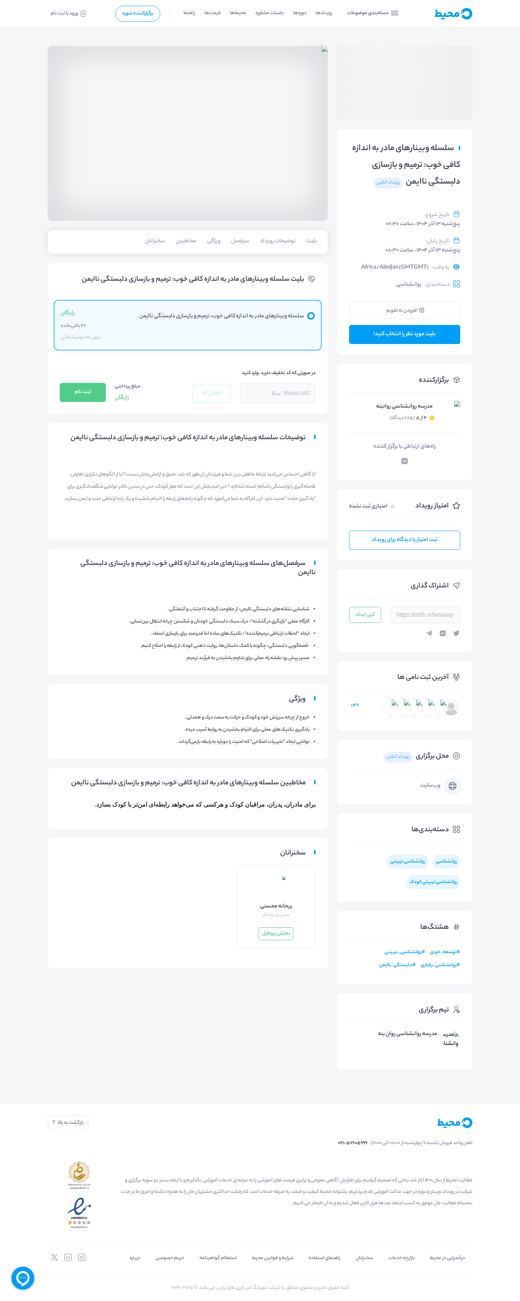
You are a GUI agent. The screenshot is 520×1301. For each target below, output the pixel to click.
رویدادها (324, 13)
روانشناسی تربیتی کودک (433, 882)
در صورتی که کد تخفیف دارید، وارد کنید (279, 373)
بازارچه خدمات (401, 1258)
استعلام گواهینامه (218, 1258)
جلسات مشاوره (269, 13)
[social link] (82, 1257)
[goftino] (22, 1278)
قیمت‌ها (212, 13)
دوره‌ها (299, 13)
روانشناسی (408, 285)
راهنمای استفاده (324, 1258)
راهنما (189, 13)
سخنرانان (364, 1258)
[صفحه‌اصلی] (440, 13)
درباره (134, 1258)
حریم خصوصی (169, 1258)
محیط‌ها (238, 13)
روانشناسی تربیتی (407, 862)
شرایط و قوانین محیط (272, 1258)
